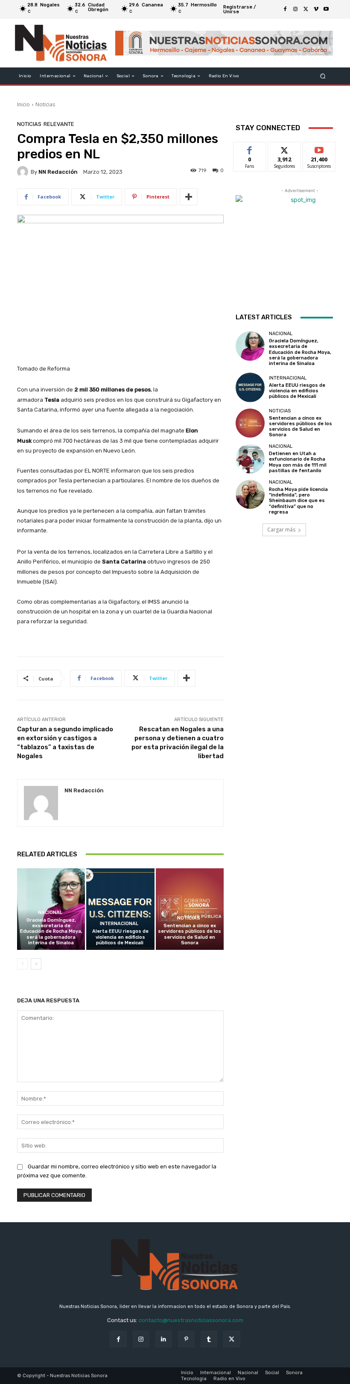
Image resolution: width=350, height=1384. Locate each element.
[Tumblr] (209, 1339)
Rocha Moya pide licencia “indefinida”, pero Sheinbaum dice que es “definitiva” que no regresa (298, 501)
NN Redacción (58, 172)
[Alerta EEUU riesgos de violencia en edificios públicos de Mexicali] (120, 909)
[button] (323, 76)
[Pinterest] (186, 1339)
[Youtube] (326, 9)
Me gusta (250, 148)
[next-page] (36, 963)
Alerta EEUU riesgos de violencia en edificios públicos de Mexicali (120, 937)
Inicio (23, 104)
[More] (189, 196)
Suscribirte (319, 148)
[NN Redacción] (24, 171)
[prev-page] (22, 963)
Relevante (59, 124)
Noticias (45, 104)
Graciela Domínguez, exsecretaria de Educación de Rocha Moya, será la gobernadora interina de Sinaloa (51, 931)
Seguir (284, 148)
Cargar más (281, 529)
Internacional (119, 923)
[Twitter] (305, 9)
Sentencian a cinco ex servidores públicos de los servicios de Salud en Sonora (189, 934)
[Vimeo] (316, 9)
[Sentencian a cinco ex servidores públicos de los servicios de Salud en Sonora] (190, 909)
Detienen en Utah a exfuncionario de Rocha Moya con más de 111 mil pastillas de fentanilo (298, 462)
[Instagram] (295, 9)
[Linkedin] (163, 1339)
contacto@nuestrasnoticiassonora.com (191, 1320)
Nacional (50, 912)
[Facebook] (285, 9)
